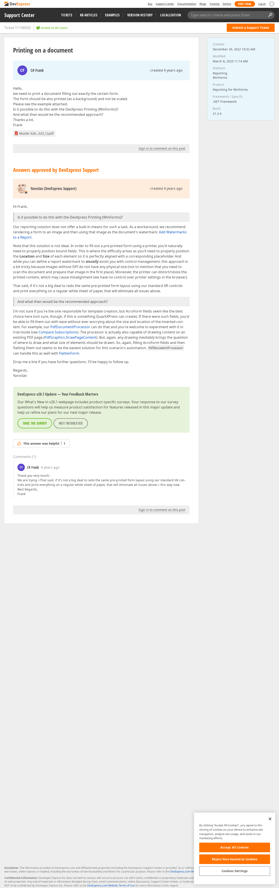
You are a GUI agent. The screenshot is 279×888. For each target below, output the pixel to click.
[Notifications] (272, 4)
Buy (150, 4)
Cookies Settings (235, 871)
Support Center (165, 4)
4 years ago (50, 467)
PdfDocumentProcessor (70, 326)
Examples (112, 15)
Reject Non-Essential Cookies (234, 859)
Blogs (202, 4)
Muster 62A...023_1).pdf (36, 133)
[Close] (270, 819)
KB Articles (88, 15)
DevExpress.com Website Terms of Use (111, 885)
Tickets (66, 15)
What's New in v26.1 (41, 402)
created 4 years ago (166, 70)
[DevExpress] (17, 4)
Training (214, 4)
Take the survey (35, 423)
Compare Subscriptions (58, 332)
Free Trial (245, 4)
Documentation (186, 4)
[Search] (270, 15)
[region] (235, 848)
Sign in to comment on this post (162, 148)
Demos (227, 4)
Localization (170, 15)
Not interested (71, 423)
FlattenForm (69, 353)
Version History (140, 15)
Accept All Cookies (234, 847)
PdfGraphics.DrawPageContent (70, 337)
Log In (262, 4)
